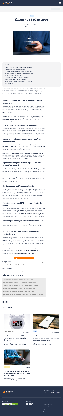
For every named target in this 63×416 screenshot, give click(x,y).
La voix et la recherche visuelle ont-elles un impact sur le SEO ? (19, 291)
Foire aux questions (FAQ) (10, 83)
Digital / (7, 9)
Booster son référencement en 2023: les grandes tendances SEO (18, 271)
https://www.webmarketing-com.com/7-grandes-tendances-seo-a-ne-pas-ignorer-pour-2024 (23, 262)
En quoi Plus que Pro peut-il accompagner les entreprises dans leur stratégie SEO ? (23, 294)
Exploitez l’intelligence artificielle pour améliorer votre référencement (20, 73)
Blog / (5, 9)
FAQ (44, 409)
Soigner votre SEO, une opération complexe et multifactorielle (18, 81)
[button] (24, 279)
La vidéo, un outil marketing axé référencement (15, 69)
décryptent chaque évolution (32, 91)
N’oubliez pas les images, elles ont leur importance (16, 79)
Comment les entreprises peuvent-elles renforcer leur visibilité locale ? (21, 285)
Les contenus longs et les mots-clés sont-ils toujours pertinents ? (19, 288)
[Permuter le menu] (60, 3)
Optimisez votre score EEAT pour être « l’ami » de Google (17, 77)
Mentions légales (46, 406)
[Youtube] (32, 404)
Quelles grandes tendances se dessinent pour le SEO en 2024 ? (18, 279)
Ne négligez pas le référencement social (13, 75)
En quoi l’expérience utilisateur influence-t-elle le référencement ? (19, 282)
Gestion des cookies (47, 401)
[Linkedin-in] (30, 404)
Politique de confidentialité (48, 404)
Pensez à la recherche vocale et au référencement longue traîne (18, 67)
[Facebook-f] (27, 404)
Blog (44, 411)
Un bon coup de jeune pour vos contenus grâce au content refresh (18, 71)
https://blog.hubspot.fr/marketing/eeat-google (13, 264)
